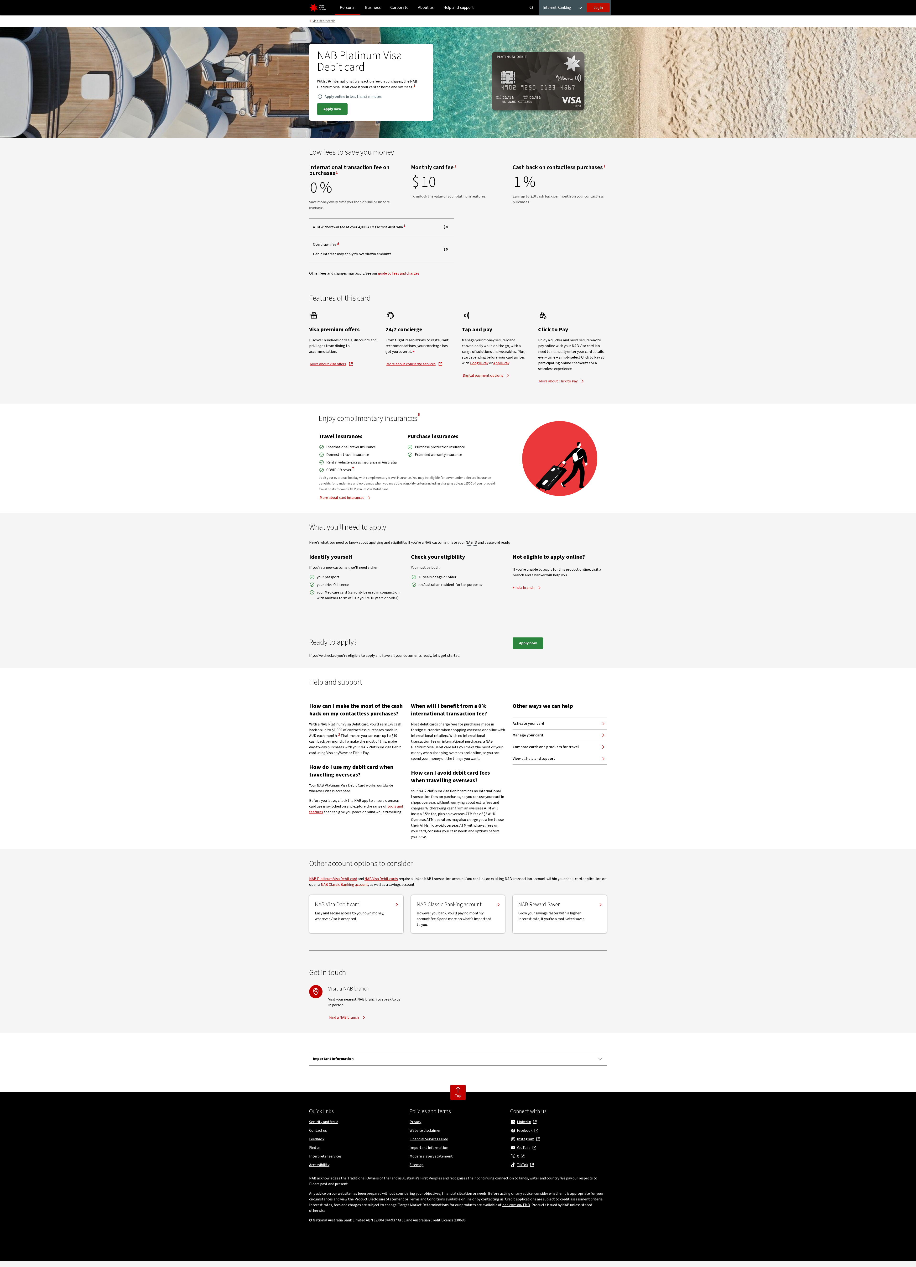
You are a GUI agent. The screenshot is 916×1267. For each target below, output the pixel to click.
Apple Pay (501, 363)
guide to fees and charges (398, 273)
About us (426, 7)
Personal (347, 7)
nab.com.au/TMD (516, 1205)
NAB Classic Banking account (344, 884)
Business (373, 7)
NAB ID (471, 542)
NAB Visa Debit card (337, 904)
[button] (598, 7)
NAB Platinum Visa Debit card (333, 878)
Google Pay (479, 363)
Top (458, 1095)
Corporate (399, 7)
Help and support (458, 7)
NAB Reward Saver (539, 904)
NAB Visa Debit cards (381, 878)
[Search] (531, 7)
